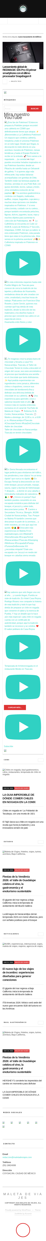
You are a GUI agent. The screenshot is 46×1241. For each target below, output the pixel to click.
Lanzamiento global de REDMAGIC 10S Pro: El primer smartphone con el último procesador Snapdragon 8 (19, 71)
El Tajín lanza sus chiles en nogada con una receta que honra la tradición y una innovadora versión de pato (23, 825)
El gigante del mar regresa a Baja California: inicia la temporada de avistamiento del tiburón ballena (18, 903)
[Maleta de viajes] (23, 8)
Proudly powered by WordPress (18, 1210)
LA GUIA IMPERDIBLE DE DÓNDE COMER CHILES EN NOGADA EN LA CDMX (19, 798)
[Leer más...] (5, 81)
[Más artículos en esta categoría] (40, 760)
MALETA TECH (16, 81)
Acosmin (28, 1214)
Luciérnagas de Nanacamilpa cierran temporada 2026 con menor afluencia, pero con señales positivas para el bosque (23, 917)
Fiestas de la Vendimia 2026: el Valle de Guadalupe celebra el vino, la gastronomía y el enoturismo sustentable (19, 884)
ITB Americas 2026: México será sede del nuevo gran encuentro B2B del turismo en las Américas (22, 1005)
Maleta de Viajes (21, 788)
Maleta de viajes (23, 1195)
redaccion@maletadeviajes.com (17, 1157)
